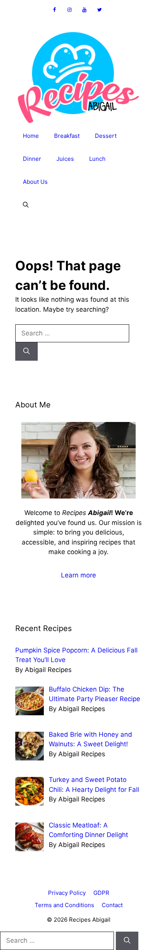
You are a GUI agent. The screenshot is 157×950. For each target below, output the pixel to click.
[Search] (26, 351)
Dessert (106, 135)
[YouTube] (84, 10)
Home (31, 135)
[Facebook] (54, 10)
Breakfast (67, 135)
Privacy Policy (67, 892)
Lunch (97, 158)
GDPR (101, 892)
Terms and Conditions (64, 905)
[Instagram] (69, 10)
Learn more (78, 575)
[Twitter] (100, 10)
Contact (112, 905)
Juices (65, 158)
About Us (35, 181)
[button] (25, 204)
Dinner (32, 158)
